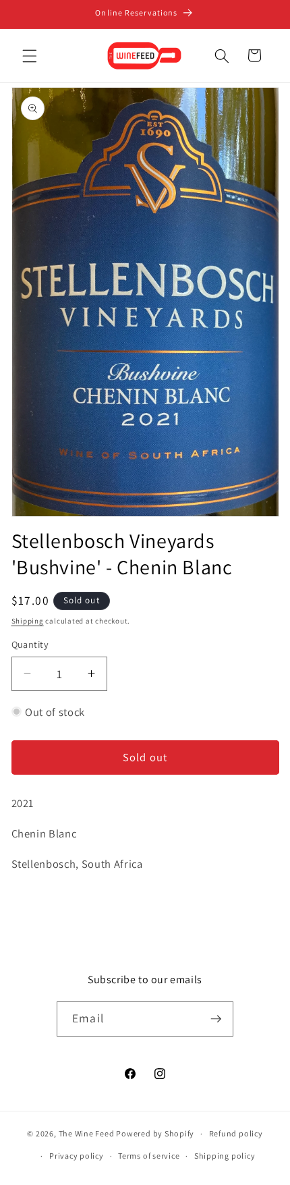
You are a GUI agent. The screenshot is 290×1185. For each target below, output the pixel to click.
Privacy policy (76, 1156)
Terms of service (148, 1156)
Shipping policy (225, 1156)
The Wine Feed (87, 1133)
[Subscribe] (216, 1019)
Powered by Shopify (155, 1133)
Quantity (30, 644)
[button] (29, 55)
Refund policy (236, 1133)
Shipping (27, 621)
